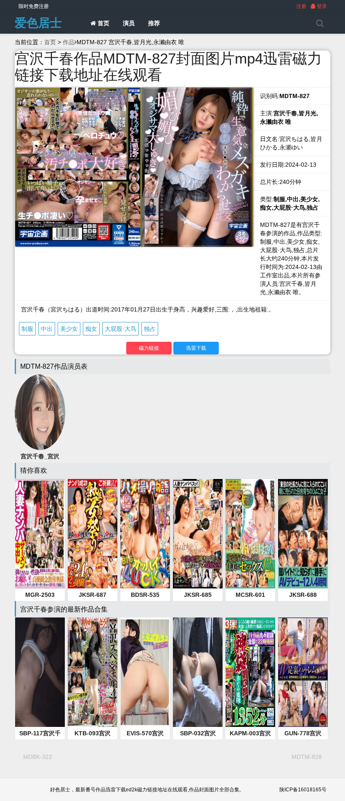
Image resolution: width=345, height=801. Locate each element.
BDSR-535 (145, 594)
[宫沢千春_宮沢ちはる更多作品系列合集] (40, 411)
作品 (68, 42)
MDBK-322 (37, 756)
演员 (129, 23)
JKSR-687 (92, 594)
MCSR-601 (250, 594)
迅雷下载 (196, 348)
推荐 (154, 23)
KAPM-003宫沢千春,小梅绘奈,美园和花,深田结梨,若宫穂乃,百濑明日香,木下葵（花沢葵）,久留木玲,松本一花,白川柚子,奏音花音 (250, 733)
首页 (102, 23)
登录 (321, 6)
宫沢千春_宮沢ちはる (40, 456)
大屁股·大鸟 (120, 328)
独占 (150, 328)
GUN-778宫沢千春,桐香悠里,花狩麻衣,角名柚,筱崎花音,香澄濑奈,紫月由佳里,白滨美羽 (303, 733)
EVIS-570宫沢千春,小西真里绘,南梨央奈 (145, 733)
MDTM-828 (307, 756)
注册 (301, 6)
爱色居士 (38, 22)
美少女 (69, 328)
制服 (27, 328)
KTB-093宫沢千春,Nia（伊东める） (92, 733)
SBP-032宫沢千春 (198, 733)
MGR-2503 (40, 594)
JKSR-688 (303, 594)
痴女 (91, 328)
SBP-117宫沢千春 (40, 733)
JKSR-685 (198, 594)
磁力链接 (149, 348)
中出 (47, 328)
